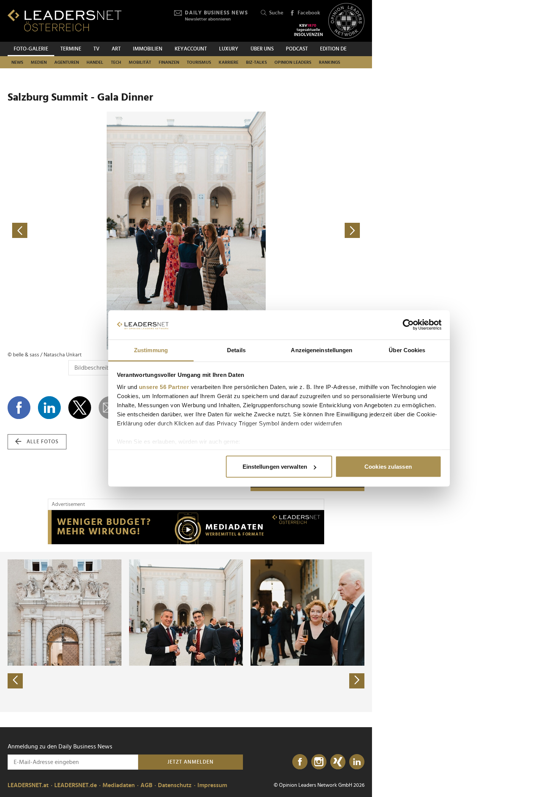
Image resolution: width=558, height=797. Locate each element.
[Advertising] (186, 527)
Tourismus (199, 62)
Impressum (212, 785)
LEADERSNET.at (28, 785)
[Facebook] (299, 762)
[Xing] (337, 762)
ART (116, 49)
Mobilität (140, 62)
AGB (146, 785)
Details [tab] (236, 350)
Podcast (297, 49)
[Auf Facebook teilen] (19, 407)
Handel (95, 62)
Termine (70, 49)
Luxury (228, 49)
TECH (116, 62)
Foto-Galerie (31, 49)
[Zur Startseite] (64, 20)
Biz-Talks (256, 62)
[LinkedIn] (356, 762)
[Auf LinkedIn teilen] (49, 407)
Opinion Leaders (292, 62)
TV (96, 49)
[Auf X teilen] (79, 407)
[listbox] (186, 631)
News (17, 62)
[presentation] (15, 680)
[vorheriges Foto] (97, 231)
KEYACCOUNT (191, 49)
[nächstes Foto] (275, 231)
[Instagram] (318, 762)
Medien (39, 62)
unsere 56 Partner (164, 386)
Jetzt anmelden (190, 762)
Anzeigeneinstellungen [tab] (321, 350)
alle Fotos (42, 441)
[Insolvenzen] (308, 30)
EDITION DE (333, 49)
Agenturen (66, 62)
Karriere (228, 62)
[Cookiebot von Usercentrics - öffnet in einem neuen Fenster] (408, 325)
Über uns (262, 49)
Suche (276, 13)
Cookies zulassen (388, 466)
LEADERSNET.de (75, 785)
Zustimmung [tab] (151, 350)
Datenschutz (175, 785)
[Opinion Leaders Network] (346, 21)
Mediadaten (118, 785)
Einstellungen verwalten (275, 466)
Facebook (309, 13)
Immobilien (147, 49)
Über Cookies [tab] (407, 350)
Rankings (329, 62)
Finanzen (169, 62)
